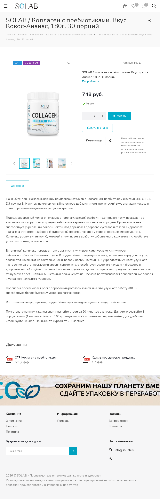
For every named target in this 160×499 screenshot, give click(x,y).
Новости (12, 426)
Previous (14, 163)
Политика (12, 432)
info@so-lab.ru (124, 450)
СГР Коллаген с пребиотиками (36, 358)
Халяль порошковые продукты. (113, 358)
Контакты (115, 426)
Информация (67, 414)
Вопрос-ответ (118, 421)
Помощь (63, 421)
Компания (13, 414)
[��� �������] (125, 6)
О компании (14, 421)
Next (71, 163)
